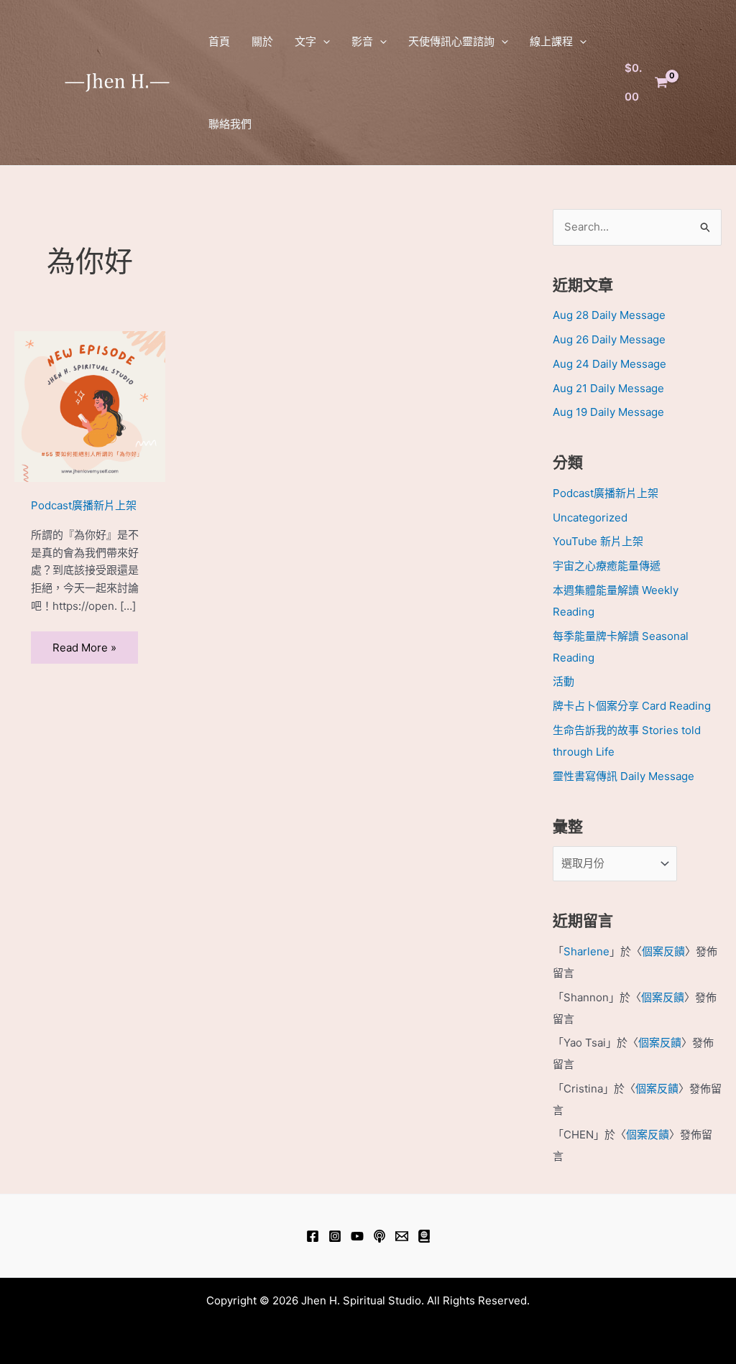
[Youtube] (357, 1236)
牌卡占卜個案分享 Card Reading (632, 706)
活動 (563, 681)
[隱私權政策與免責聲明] (424, 1236)
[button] (323, 41)
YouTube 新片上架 (598, 541)
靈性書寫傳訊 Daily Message (623, 776)
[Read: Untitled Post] (89, 405)
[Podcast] (379, 1236)
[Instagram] (334, 1236)
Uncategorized (590, 517)
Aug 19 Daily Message (608, 412)
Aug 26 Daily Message (609, 339)
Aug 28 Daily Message (609, 315)
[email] (401, 1236)
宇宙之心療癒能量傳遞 (607, 565)
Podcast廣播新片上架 (84, 505)
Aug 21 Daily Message (608, 388)
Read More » (84, 647)
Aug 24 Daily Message (609, 364)
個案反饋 (663, 951)
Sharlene (587, 951)
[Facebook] (312, 1236)
